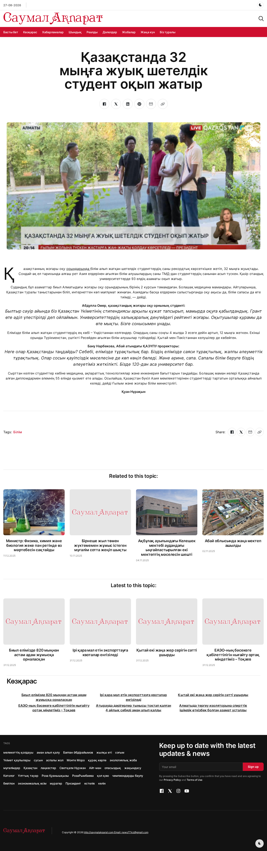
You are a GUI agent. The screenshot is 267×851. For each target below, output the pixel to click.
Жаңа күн (148, 32)
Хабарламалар (53, 32)
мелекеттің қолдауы (18, 752)
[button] (261, 18)
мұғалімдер (11, 768)
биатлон (9, 783)
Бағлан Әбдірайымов (78, 752)
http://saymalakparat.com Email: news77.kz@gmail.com (116, 832)
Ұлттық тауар (28, 775)
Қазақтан (30, 768)
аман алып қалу (48, 752)
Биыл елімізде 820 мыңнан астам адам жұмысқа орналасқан (34, 654)
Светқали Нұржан (72, 768)
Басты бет (10, 32)
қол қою (103, 775)
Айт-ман (95, 768)
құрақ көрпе (97, 760)
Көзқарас (30, 32)
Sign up (253, 766)
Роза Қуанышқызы (55, 775)
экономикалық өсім (32, 783)
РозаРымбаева (83, 775)
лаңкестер (48, 768)
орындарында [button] (78, 269)
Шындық (75, 32)
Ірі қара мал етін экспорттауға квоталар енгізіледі (100, 652)
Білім (17, 432)
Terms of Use (194, 779)
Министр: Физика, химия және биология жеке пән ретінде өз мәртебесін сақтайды (34, 545)
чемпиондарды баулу (127, 775)
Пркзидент (73, 783)
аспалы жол (54, 760)
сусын (38, 760)
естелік (89, 783)
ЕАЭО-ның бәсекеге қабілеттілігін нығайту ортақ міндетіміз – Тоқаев (233, 654)
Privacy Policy (172, 779)
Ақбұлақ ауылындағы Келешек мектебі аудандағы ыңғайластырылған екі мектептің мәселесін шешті (166, 548)
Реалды (92, 32)
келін (102, 783)
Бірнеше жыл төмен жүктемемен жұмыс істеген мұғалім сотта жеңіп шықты (100, 545)
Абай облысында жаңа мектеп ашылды (233, 543)
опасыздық (113, 768)
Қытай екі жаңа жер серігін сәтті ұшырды (166, 652)
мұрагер (56, 783)
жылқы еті (104, 752)
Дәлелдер (110, 32)
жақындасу (132, 768)
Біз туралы (167, 32)
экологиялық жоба (123, 760)
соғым (119, 752)
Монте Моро (76, 760)
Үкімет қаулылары (16, 760)
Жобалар (129, 32)
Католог (9, 775)
